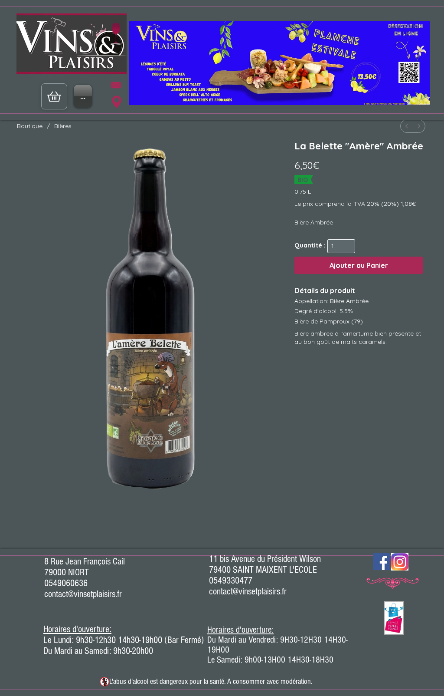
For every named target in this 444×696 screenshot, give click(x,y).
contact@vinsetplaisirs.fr (83, 594)
